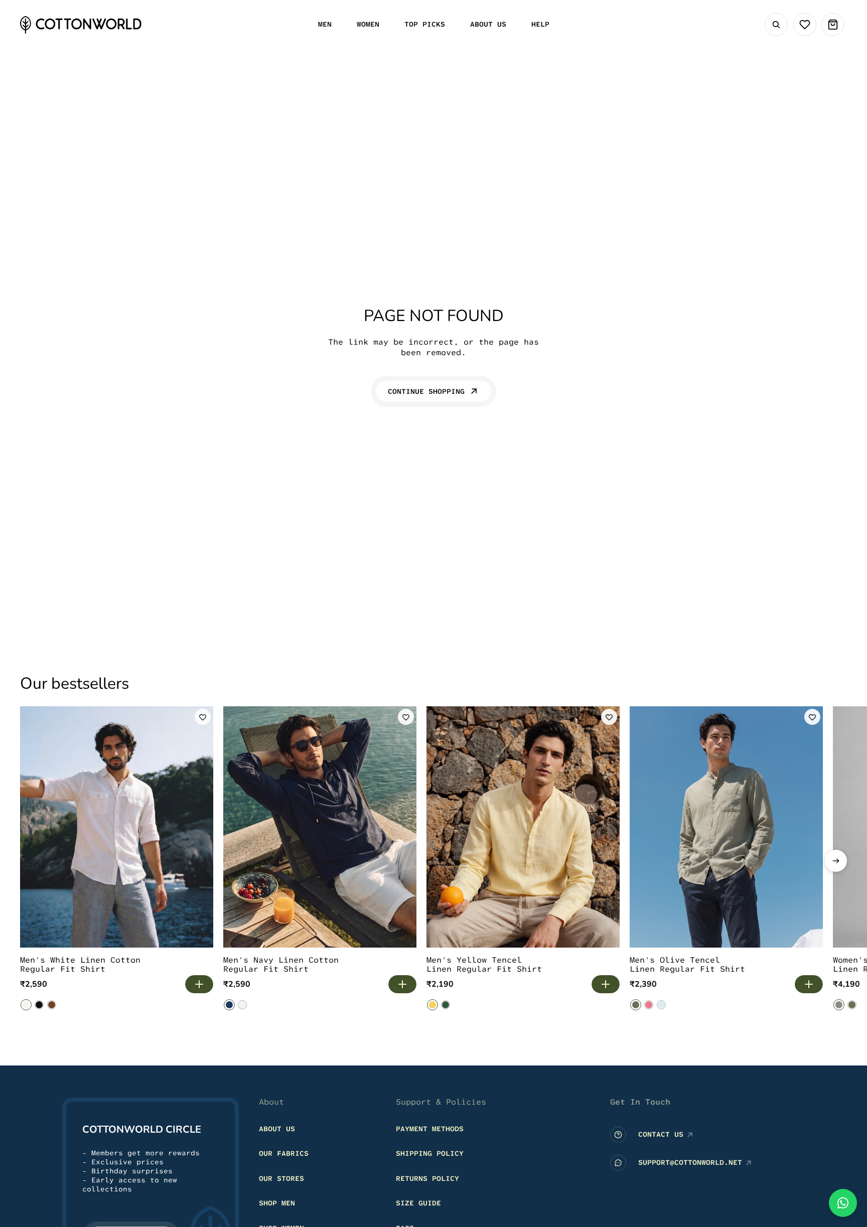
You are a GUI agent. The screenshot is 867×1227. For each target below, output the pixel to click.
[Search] (776, 24)
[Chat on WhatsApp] (843, 1203)
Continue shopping (426, 391)
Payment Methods (430, 1128)
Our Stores (281, 1177)
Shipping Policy (430, 1153)
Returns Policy (427, 1177)
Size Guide (418, 1202)
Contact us (660, 1134)
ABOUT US (277, 1128)
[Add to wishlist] (203, 717)
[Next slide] (836, 861)
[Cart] (832, 24)
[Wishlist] (804, 24)
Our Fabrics (284, 1153)
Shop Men (277, 1202)
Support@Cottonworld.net (690, 1162)
